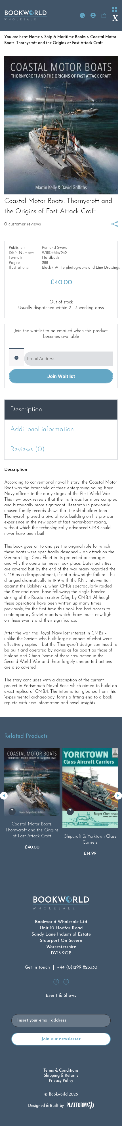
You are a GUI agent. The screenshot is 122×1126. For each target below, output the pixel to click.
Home (34, 37)
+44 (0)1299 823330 (77, 967)
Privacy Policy (61, 1081)
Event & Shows (61, 995)
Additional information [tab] (42, 429)
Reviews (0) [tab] (27, 449)
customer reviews (22, 224)
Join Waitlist (61, 376)
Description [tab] (26, 409)
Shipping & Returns (61, 1076)
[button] (118, 796)
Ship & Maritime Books (65, 37)
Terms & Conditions (61, 1071)
